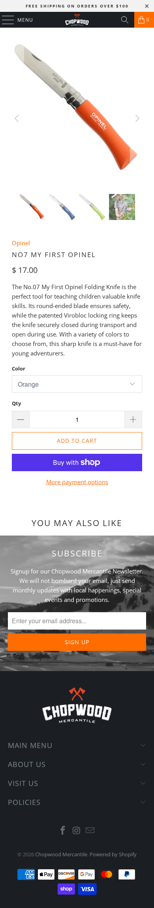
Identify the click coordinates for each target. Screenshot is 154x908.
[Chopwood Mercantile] (77, 20)
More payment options (77, 482)
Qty (16, 403)
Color (18, 368)
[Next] (136, 118)
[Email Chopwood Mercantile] (90, 830)
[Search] (124, 20)
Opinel (21, 243)
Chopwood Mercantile (61, 854)
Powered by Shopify (113, 854)
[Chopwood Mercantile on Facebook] (63, 830)
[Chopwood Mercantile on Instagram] (77, 830)
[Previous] (17, 118)
